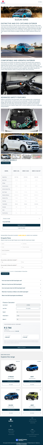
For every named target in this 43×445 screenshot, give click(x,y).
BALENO (11, 405)
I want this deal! (21, 228)
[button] (41, 143)
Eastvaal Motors (24, 442)
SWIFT (32, 376)
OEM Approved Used (33, 421)
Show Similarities (6, 162)
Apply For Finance (22, 347)
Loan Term (5, 308)
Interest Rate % (5, 315)
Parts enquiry (11, 432)
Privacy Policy (25, 271)
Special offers (32, 422)
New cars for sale (33, 419)
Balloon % (4, 319)
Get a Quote (11, 384)
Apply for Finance (21, 225)
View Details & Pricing (10, 381)
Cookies (32, 432)
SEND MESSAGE (5, 273)
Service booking (11, 434)
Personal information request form (33, 434)
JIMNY (32, 405)
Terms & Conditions (18, 271)
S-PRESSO (11, 376)
